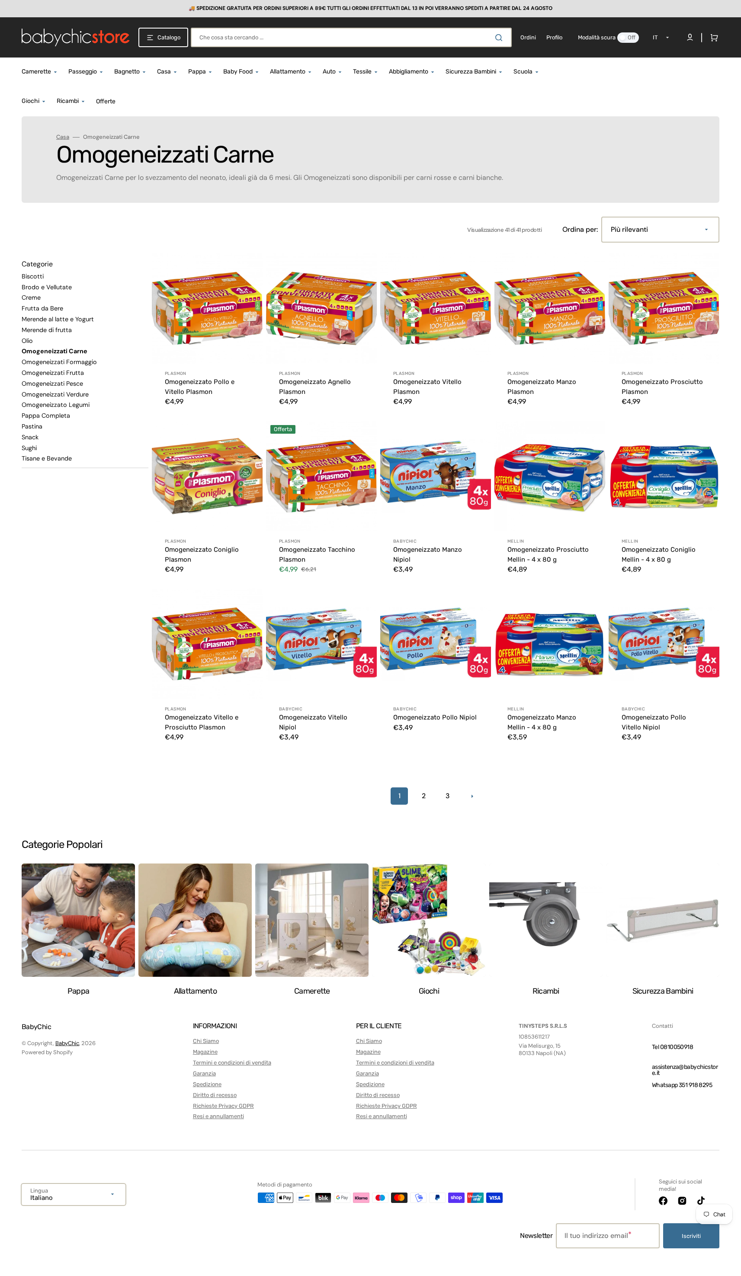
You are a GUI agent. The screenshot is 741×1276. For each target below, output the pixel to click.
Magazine (205, 1052)
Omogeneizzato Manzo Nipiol (427, 554)
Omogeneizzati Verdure (55, 394)
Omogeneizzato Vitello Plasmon (427, 387)
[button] (712, 37)
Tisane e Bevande (47, 458)
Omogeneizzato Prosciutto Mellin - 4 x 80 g (548, 554)
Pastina (32, 426)
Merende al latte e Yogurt (58, 319)
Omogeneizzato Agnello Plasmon (315, 387)
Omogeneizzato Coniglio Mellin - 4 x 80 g (659, 554)
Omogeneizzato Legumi (56, 405)
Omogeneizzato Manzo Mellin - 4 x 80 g (541, 722)
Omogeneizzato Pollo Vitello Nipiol (654, 722)
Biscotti (33, 276)
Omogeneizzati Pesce (52, 383)
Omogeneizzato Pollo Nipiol (435, 717)
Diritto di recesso (215, 1095)
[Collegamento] (370, 8)
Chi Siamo (206, 1041)
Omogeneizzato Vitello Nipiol (313, 722)
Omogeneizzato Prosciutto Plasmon (662, 387)
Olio (27, 341)
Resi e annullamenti (218, 1116)
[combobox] (351, 37)
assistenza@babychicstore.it (685, 1070)
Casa (62, 137)
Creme (31, 297)
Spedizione (207, 1084)
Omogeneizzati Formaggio (59, 362)
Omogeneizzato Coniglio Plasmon (202, 554)
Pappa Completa (46, 415)
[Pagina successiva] (472, 796)
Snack (30, 437)
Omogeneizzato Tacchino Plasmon (317, 554)
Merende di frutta (47, 330)
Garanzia (204, 1073)
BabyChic (67, 1043)
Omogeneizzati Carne (54, 351)
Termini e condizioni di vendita (232, 1062)
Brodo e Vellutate (47, 287)
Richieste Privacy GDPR (223, 1106)
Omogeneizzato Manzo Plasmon (541, 387)
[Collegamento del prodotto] (207, 335)
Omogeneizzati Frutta (53, 373)
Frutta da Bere (42, 308)
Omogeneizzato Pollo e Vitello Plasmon (199, 387)
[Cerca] (500, 37)
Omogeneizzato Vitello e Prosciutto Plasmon (201, 722)
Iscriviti (691, 1236)
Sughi (29, 448)
